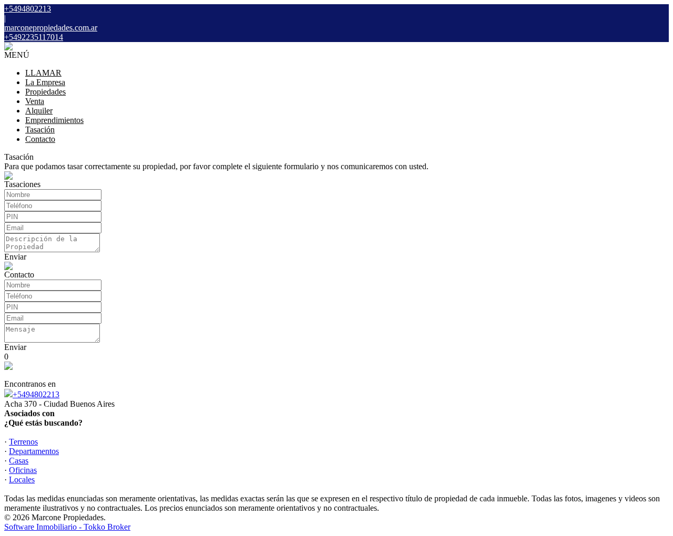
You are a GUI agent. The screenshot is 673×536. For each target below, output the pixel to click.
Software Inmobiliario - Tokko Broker (67, 526)
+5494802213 (36, 394)
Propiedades (45, 91)
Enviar (15, 256)
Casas (18, 460)
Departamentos (34, 451)
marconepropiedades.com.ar (50, 27)
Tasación (40, 129)
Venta (34, 101)
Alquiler (39, 110)
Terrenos (23, 441)
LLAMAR (43, 72)
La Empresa (45, 82)
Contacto (40, 139)
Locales (22, 479)
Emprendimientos (54, 120)
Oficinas (23, 470)
